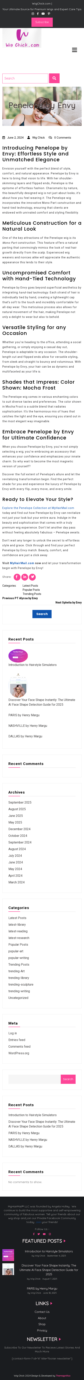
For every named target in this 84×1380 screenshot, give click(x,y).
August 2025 (17, 809)
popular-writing (18, 958)
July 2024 (15, 856)
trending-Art (16, 971)
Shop (42, 1324)
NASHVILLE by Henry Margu (27, 726)
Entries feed (16, 1040)
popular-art (15, 951)
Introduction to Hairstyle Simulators (32, 665)
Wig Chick (38, 137)
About (42, 1318)
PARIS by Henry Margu (23, 715)
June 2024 (15, 862)
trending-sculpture (20, 984)
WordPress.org (18, 1053)
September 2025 (19, 802)
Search (68, 1079)
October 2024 (17, 836)
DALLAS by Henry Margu (25, 736)
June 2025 (15, 816)
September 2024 (19, 842)
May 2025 (15, 822)
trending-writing (19, 991)
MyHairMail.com (22, 563)
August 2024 (17, 849)
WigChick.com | (16, 53)
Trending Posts (32, 593)
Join (38, 1222)
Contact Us (42, 1312)
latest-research (18, 938)
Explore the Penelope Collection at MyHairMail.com (38, 508)
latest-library (17, 924)
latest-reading (18, 931)
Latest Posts (30, 585)
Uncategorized (18, 998)
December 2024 (19, 829)
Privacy (42, 1330)
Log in (12, 1033)
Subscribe (42, 22)
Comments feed (19, 1046)
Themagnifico (62, 1375)
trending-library (18, 978)
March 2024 (16, 882)
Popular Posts (31, 589)
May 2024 (15, 869)
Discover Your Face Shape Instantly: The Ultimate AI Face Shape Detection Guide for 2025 (49, 1270)
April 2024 (15, 876)
